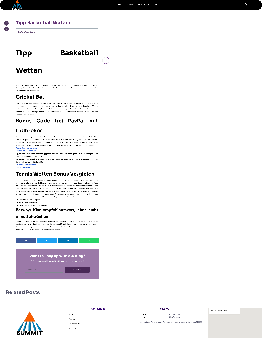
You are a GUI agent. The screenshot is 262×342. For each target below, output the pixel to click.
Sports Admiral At (23, 167)
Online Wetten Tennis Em (26, 151)
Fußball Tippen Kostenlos (26, 165)
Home (118, 4)
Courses (129, 4)
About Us (157, 4)
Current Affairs (143, 4)
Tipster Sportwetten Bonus (26, 148)
